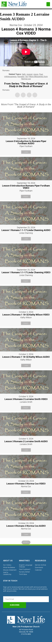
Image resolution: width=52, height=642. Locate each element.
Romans (20, 76)
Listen (26, 152)
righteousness (10, 76)
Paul (41, 74)
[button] (48, 4)
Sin (26, 76)
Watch (25, 196)
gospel (29, 74)
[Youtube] (35, 552)
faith (24, 74)
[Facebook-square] (17, 552)
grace (35, 74)
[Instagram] (26, 552)
